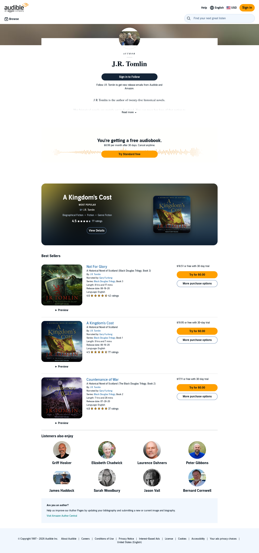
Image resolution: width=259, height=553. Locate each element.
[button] (129, 112)
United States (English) (129, 542)
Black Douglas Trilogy (104, 281)
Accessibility (198, 538)
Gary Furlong (105, 277)
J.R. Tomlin (95, 274)
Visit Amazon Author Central (62, 515)
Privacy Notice (126, 538)
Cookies (182, 538)
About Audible (68, 538)
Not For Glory (97, 267)
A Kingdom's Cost (100, 323)
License (169, 538)
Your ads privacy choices (223, 538)
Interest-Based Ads (149, 538)
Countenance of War (103, 380)
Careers (85, 538)
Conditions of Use (104, 538)
